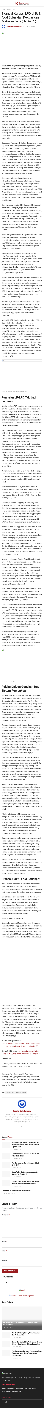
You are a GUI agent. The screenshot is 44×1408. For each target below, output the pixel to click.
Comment (6, 1215)
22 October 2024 (17, 1167)
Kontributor (19, 1388)
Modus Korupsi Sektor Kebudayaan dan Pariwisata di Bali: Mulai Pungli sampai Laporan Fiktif (25, 1145)
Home (3, 9)
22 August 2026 (17, 1358)
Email (4, 1251)
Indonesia (7, 1380)
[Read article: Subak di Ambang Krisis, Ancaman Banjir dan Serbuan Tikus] (6, 1335)
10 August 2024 (30, 26)
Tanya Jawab (6, 1391)
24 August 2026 (8, 1327)
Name (4, 1241)
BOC (3, 1380)
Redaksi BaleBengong (15, 26)
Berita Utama (11, 9)
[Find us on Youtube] (15, 1282)
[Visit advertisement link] (22, 1290)
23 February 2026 (17, 1158)
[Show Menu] (2, 3)
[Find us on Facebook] (3, 1282)
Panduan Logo (16, 1391)
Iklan (3, 1388)
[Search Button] (41, 3)
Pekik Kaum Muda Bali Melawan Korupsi (17, 1190)
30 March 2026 (17, 1149)
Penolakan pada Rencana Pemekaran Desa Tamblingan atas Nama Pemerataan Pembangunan (27, 1353)
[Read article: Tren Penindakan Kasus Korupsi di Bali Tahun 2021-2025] (6, 1156)
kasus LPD (10, 1092)
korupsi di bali (21, 1092)
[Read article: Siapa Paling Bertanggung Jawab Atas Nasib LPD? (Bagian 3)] (6, 1174)
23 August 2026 (17, 1337)
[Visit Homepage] (22, 3)
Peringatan (10, 1388)
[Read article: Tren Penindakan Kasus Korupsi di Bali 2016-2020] (6, 1165)
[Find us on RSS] (19, 1282)
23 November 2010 (9, 1193)
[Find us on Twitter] (7, 1282)
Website (4, 1260)
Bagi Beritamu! (30, 1388)
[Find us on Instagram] (11, 1282)
